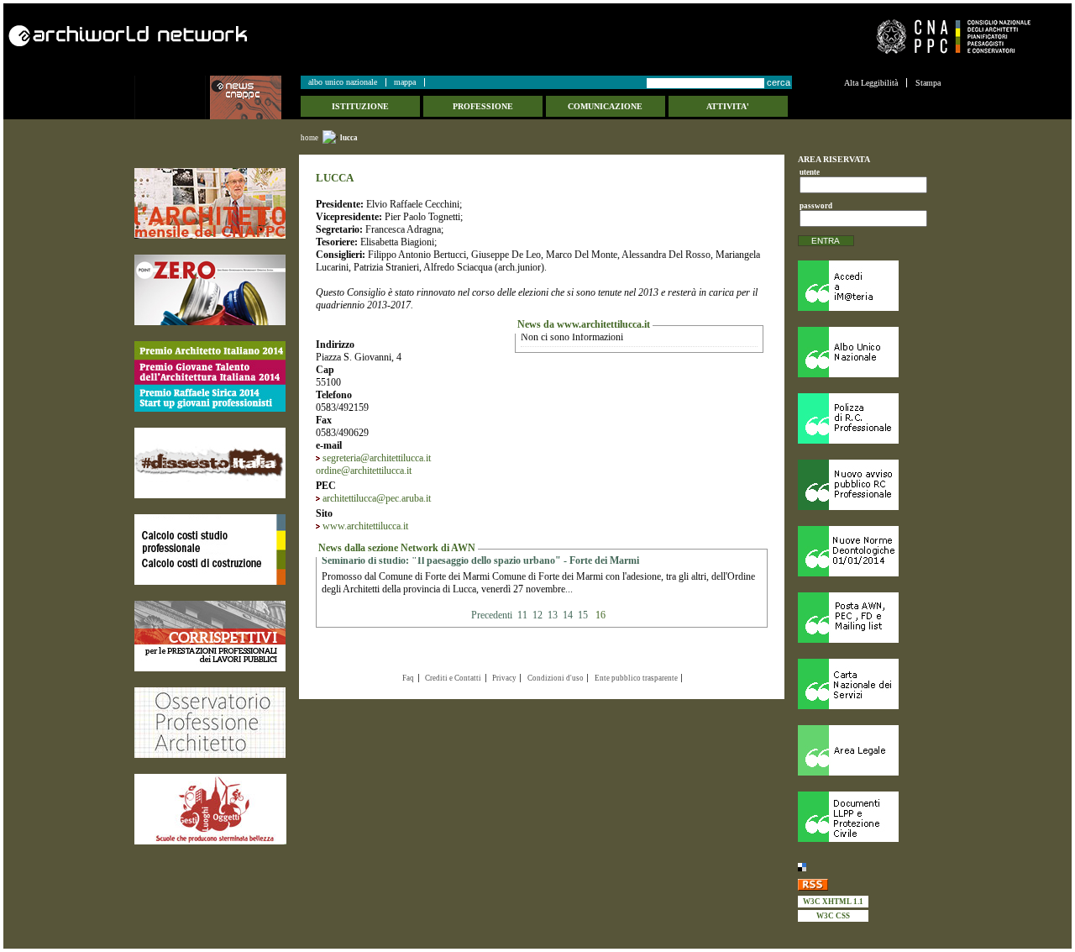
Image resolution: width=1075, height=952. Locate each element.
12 (537, 615)
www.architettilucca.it (365, 526)
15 (583, 615)
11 (522, 615)
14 (568, 615)
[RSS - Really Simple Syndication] (869, 884)
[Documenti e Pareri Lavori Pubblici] (869, 817)
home (309, 138)
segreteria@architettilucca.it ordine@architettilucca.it (373, 464)
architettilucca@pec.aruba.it (376, 498)
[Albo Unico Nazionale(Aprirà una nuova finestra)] (869, 352)
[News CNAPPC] (254, 97)
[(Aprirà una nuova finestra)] (210, 203)
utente (810, 172)
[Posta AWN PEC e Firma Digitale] (869, 617)
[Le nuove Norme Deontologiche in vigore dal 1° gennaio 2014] (869, 551)
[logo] (172, 97)
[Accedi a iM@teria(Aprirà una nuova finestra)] (869, 285)
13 (553, 615)
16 (600, 615)
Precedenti (493, 615)
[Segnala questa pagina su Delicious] (869, 866)
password (813, 206)
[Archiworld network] (267, 35)
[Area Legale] (869, 750)
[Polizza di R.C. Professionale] (869, 418)
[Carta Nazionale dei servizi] (869, 684)
